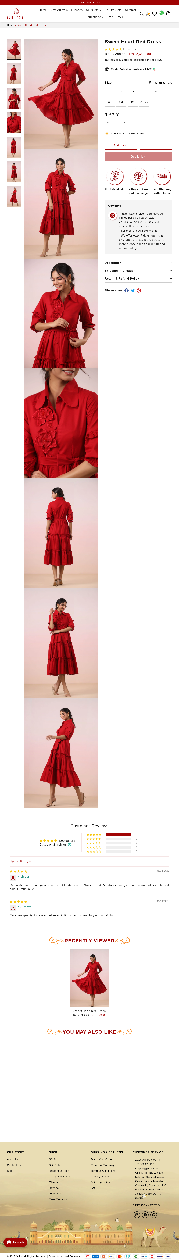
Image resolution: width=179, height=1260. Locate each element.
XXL (110, 102)
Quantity (112, 114)
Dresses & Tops (59, 1170)
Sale (131, 16)
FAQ (93, 1187)
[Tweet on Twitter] (133, 290)
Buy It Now (138, 156)
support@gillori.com (146, 1168)
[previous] (11, 1077)
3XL (121, 102)
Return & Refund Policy (122, 278)
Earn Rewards (58, 1199)
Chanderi (54, 1182)
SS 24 (53, 1159)
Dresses (77, 10)
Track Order (115, 17)
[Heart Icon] (154, 13)
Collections (93, 17)
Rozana (54, 1187)
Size (138, 82)
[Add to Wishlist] (156, 145)
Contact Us (14, 1165)
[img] (18, 871)
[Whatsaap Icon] (161, 13)
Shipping (127, 60)
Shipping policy (100, 1182)
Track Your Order (102, 1159)
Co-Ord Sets (113, 10)
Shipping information (120, 270)
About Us (13, 1159)
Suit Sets (92, 10)
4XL (133, 102)
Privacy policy (100, 1176)
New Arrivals (59, 10)
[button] (114, 49)
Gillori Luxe (56, 1193)
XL (156, 91)
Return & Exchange (103, 1165)
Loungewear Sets (60, 1176)
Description (113, 262)
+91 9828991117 (144, 1164)
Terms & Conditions (103, 1170)
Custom (144, 102)
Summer (130, 10)
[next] (48, 1077)
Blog (10, 1170)
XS (109, 91)
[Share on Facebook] (127, 290)
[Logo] (15, 13)
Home (43, 10)
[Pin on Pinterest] (139, 290)
